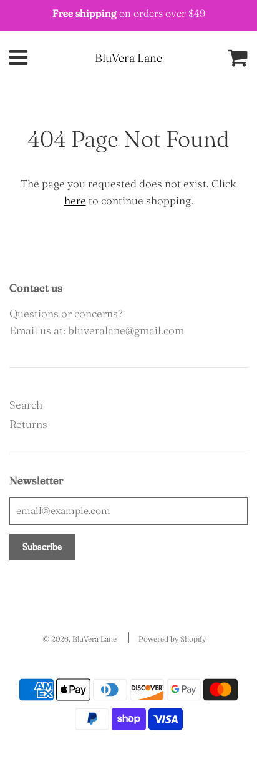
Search (25, 404)
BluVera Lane (128, 58)
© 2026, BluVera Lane (79, 638)
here (75, 200)
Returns (28, 423)
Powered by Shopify (172, 638)
